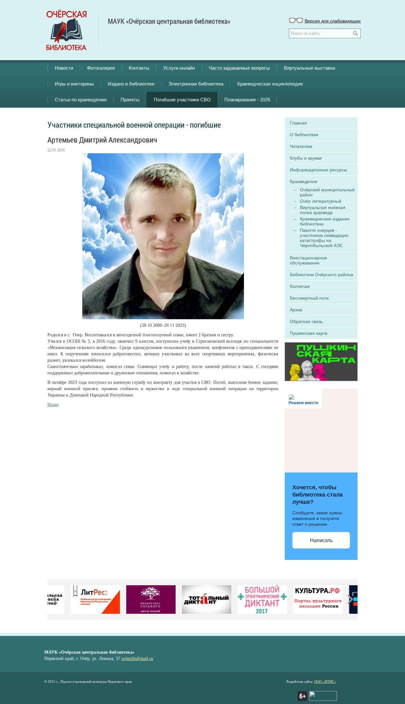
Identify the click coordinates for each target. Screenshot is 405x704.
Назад (53, 404)
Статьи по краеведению (81, 99)
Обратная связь (306, 321)
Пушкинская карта (308, 333)
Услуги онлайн (179, 68)
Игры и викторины (74, 83)
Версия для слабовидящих (333, 20)
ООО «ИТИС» (325, 681)
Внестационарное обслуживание (308, 260)
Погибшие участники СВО (182, 99)
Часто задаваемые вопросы (239, 68)
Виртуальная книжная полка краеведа (323, 210)
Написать (321, 540)
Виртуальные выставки (309, 68)
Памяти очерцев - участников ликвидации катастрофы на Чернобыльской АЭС (324, 238)
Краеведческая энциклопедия (270, 83)
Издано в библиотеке (131, 83)
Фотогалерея (101, 68)
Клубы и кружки (306, 158)
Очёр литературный (320, 201)
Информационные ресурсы (318, 169)
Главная (298, 122)
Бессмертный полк (309, 298)
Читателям (301, 146)
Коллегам (300, 286)
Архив (296, 309)
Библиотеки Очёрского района (321, 274)
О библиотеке (304, 134)
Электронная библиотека (195, 83)
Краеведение (303, 181)
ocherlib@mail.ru (137, 658)
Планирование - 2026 (247, 99)
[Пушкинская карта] (321, 361)
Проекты (130, 99)
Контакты (139, 68)
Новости (64, 68)
